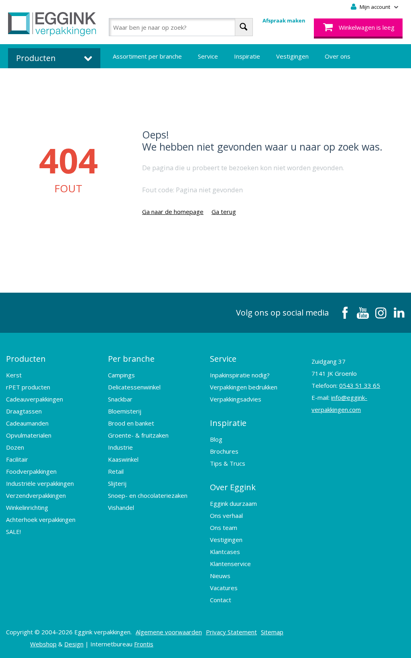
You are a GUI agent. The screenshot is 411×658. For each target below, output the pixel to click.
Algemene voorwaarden (169, 632)
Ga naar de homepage (172, 212)
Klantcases (225, 552)
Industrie (120, 447)
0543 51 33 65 (359, 385)
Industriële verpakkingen (40, 483)
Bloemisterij (124, 411)
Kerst (14, 375)
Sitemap (272, 632)
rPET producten (28, 387)
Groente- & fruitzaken (138, 435)
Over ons (337, 56)
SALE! (13, 532)
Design (73, 644)
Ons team (223, 528)
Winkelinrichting (27, 507)
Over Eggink (233, 487)
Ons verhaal (226, 515)
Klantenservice (230, 564)
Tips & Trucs (227, 463)
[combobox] (181, 27)
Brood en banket (131, 423)
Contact (220, 600)
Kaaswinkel (123, 459)
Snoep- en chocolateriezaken (147, 495)
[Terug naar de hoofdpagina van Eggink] (52, 24)
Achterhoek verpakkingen (40, 519)
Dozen (15, 447)
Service (208, 56)
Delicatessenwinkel (134, 387)
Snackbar (120, 399)
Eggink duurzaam (233, 503)
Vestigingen (292, 56)
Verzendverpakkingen (36, 495)
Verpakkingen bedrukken (243, 387)
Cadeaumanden (27, 423)
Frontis (143, 644)
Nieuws (220, 576)
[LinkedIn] (399, 313)
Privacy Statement (231, 632)
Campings (121, 375)
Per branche (131, 358)
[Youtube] (363, 313)
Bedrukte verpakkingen (145, 80)
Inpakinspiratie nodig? (240, 375)
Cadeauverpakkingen (34, 399)
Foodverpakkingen (31, 471)
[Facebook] (345, 313)
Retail (116, 471)
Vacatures (224, 588)
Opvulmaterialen (28, 435)
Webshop (43, 644)
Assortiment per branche (147, 56)
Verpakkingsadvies (235, 399)
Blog (216, 439)
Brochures (224, 451)
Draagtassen (24, 411)
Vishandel (121, 507)
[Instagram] (381, 313)
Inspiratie (247, 56)
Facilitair (17, 459)
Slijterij (117, 483)
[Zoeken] (244, 27)
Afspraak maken (283, 20)
